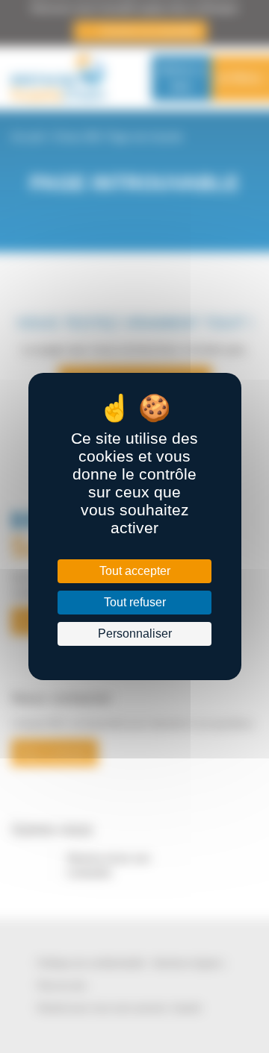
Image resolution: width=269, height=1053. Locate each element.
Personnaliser (134, 633)
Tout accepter (134, 571)
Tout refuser (134, 602)
